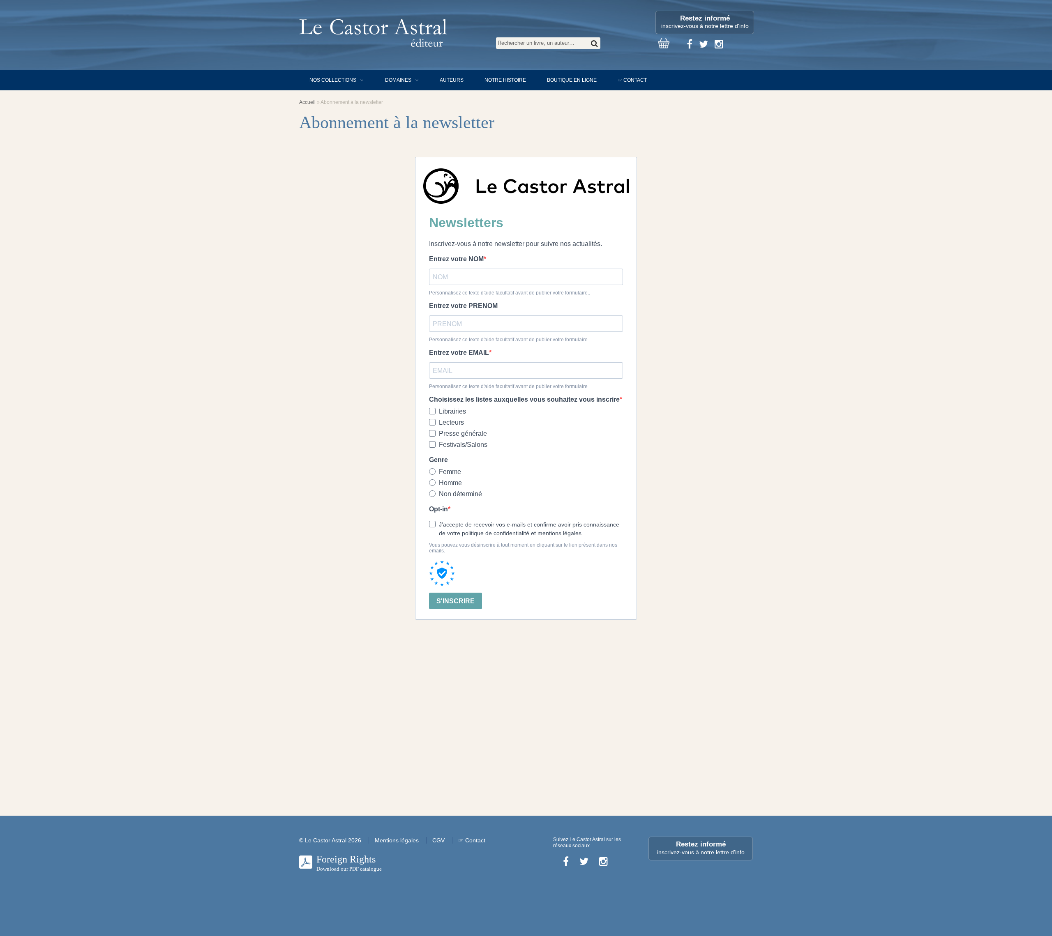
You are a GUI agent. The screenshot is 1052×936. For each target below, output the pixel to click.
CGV (438, 840)
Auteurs (452, 80)
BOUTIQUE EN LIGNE (572, 80)
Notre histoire (505, 80)
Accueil (307, 102)
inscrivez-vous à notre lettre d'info (705, 22)
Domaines (398, 80)
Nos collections (332, 80)
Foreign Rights (349, 863)
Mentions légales (397, 840)
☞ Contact (632, 80)
